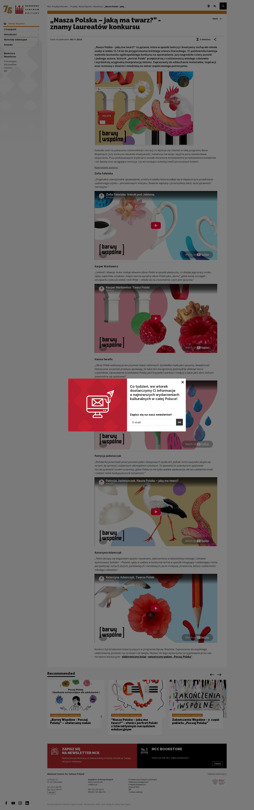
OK (179, 422)
